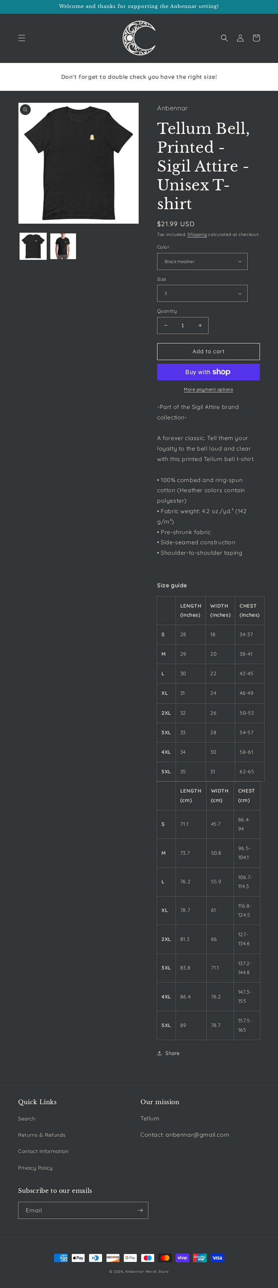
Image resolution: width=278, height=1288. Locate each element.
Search (26, 1118)
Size (161, 279)
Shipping (197, 234)
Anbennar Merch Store (147, 1271)
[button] (22, 38)
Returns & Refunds (42, 1135)
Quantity (167, 311)
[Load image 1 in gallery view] (33, 246)
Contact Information (43, 1151)
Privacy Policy (35, 1168)
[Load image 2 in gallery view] (63, 246)
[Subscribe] (140, 1210)
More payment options (208, 389)
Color (163, 247)
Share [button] (172, 1053)
